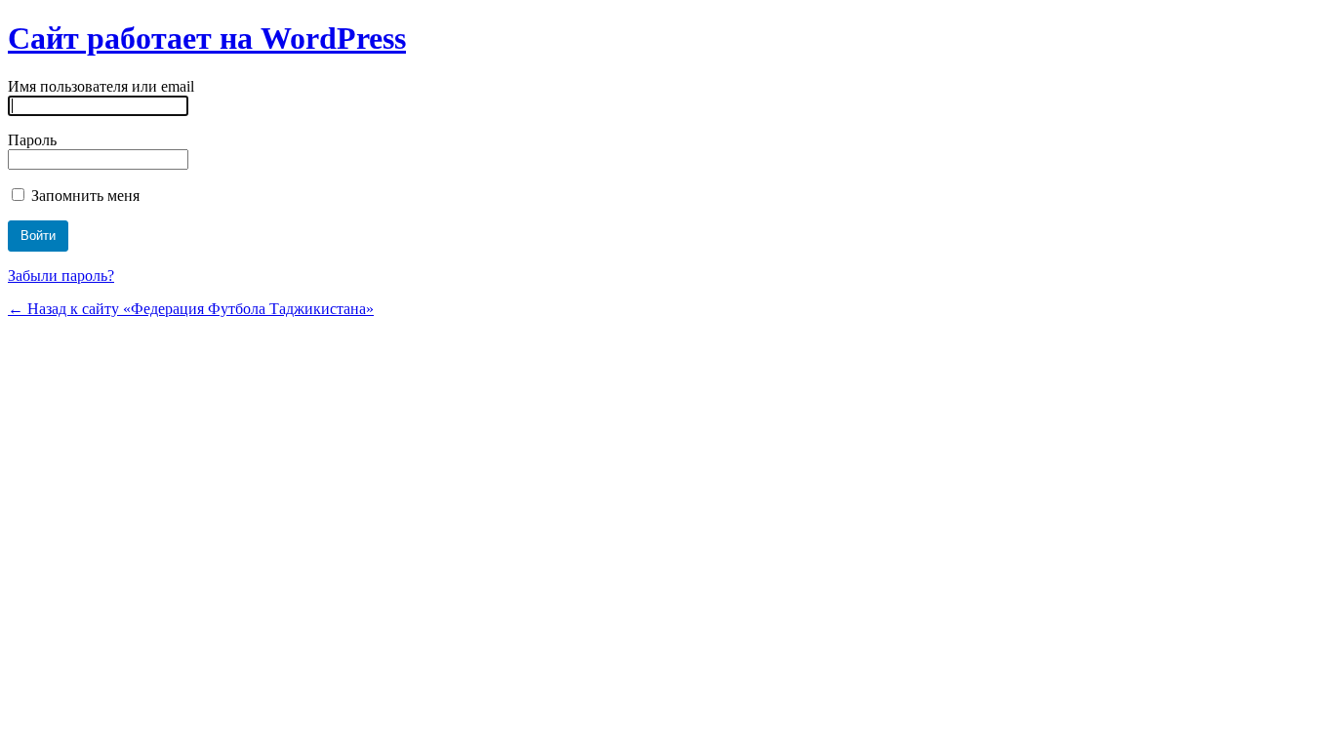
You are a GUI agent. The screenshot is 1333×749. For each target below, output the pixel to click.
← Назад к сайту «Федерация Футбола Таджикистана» (191, 308)
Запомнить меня (83, 195)
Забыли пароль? (61, 275)
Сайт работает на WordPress (207, 38)
